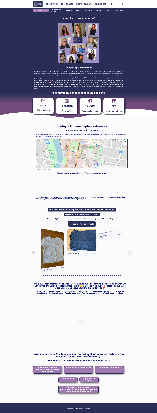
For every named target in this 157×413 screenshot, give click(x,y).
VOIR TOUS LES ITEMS (41, 10)
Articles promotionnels (123, 10)
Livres (109, 10)
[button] (43, 258)
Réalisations (52, 4)
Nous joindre (100, 4)
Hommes (87, 10)
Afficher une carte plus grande (43, 169)
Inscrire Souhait (83, 4)
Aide (111, 4)
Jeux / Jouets (99, 10)
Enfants (67, 10)
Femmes (77, 10)
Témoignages (67, 4)
